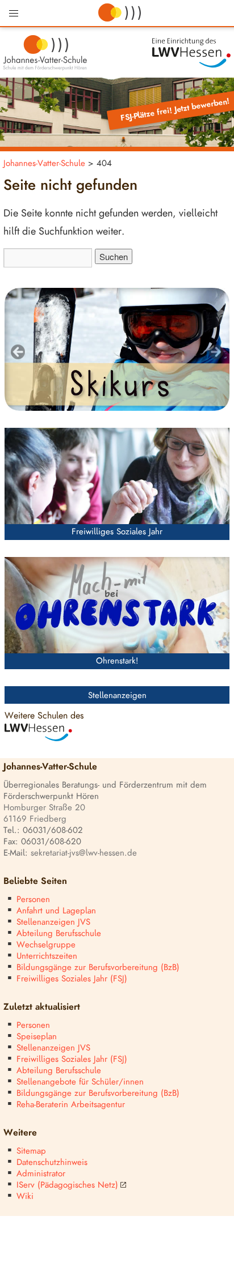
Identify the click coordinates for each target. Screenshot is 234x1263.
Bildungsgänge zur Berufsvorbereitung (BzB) (97, 967)
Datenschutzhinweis (51, 1162)
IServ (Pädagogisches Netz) (67, 1185)
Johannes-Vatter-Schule (44, 163)
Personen (33, 899)
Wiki (25, 1196)
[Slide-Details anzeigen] (117, 349)
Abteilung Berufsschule (58, 933)
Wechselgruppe (46, 945)
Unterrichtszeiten (46, 956)
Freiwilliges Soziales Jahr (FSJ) (71, 979)
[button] (13, 13)
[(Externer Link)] (175, 53)
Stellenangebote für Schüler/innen (80, 1082)
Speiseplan (36, 1036)
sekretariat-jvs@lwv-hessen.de (84, 853)
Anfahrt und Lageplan (56, 911)
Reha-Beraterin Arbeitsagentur (70, 1104)
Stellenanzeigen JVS (53, 922)
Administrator (40, 1174)
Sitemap (31, 1151)
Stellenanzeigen (117, 695)
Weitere (20, 1133)
